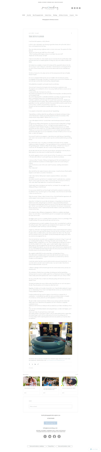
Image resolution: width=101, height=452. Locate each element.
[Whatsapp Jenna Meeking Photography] (72, 8)
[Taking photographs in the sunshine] (31, 381)
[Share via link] (38, 364)
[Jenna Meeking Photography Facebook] (77, 8)
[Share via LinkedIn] (35, 364)
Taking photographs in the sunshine (29, 388)
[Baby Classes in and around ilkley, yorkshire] (69, 381)
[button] (48, 15)
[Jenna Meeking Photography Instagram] (80, 8)
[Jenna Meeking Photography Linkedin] (75, 8)
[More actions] (71, 33)
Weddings (30, 25)
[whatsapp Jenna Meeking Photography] (45, 436)
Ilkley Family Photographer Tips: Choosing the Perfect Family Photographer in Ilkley (50, 388)
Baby (35, 25)
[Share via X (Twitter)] (32, 364)
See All (77, 374)
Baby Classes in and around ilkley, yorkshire (68, 388)
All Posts (24, 25)
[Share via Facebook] (29, 364)
